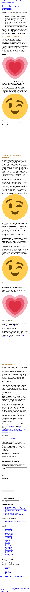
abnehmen (11, 428)
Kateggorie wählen (6, 562)
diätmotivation (5, 429)
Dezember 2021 (9, 550)
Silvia (19, 426)
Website (4, 475)
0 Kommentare (11, 426)
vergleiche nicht (18, 430)
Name (4, 468)
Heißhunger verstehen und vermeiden (14, 514)
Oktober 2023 (8, 529)
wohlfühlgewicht (6, 432)
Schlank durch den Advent (11, 513)
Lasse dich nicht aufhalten (10, 7)
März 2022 (8, 545)
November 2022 (9, 534)
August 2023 (8, 530)
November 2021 (9, 551)
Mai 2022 (7, 543)
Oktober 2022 (8, 536)
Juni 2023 (7, 531)
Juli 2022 (7, 540)
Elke (6, 521)
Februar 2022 (8, 547)
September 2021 (9, 554)
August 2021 (8, 555)
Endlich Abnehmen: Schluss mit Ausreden (15, 509)
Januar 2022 (8, 548)
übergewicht (10, 430)
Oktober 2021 (8, 552)
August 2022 (8, 538)
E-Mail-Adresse (6, 471)
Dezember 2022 (9, 533)
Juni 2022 (7, 541)
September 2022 (9, 537)
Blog (13, 2)
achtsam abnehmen (6, 2)
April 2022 (8, 544)
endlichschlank (13, 429)
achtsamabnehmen (19, 428)
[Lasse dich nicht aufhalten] (12, 0)
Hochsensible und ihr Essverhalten (13, 507)
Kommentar (5, 478)
